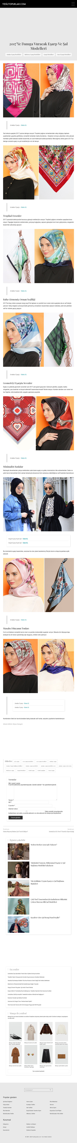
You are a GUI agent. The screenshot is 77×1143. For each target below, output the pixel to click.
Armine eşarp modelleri (32, 766)
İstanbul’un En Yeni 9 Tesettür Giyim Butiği (61, 831)
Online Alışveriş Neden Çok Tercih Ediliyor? (15, 831)
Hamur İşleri (29, 1101)
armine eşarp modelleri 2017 (48, 766)
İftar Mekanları (53, 1101)
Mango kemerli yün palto (15, 1065)
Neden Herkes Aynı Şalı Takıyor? (44, 845)
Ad (10, 802)
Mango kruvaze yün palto (30, 1042)
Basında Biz (6, 1130)
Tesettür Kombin (7, 1107)
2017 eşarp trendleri (41, 761)
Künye (4, 1127)
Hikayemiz (6, 1124)
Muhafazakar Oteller (8, 1113)
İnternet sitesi (13, 809)
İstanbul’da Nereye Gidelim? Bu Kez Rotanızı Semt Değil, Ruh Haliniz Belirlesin (29, 980)
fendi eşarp (31, 770)
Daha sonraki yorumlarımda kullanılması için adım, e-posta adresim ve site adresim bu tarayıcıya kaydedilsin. (36, 812)
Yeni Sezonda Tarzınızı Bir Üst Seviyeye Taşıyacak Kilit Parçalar (24, 1005)
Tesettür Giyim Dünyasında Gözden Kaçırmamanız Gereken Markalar (26, 977)
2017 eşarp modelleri (28, 761)
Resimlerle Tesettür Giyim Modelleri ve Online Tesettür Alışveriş (14, 4)
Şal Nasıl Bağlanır (7, 1101)
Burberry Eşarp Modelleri (32, 54)
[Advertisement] (38, 25)
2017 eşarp (16, 761)
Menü (73, 3)
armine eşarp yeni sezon (65, 766)
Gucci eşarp (51, 770)
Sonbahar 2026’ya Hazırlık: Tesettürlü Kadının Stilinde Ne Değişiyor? (26, 994)
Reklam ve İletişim (31, 1124)
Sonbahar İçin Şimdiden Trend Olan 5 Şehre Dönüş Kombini (24, 973)
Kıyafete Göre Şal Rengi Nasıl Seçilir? (45, 917)
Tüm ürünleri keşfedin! (38, 1071)
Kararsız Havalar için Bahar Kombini (17, 998)
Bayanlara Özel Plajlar (55, 1110)
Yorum (11, 800)
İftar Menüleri (6, 1110)
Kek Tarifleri (29, 1107)
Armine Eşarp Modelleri (14, 54)
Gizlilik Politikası (30, 1127)
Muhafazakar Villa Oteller (56, 1113)
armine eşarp (53, 761)
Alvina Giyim (53, 1107)
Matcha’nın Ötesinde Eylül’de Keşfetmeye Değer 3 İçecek (23, 984)
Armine (52, 1104)
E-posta (12, 805)
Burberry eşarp (10, 770)
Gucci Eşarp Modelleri (64, 54)
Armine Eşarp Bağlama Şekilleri (14, 766)
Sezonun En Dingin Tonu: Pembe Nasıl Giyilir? (20, 1001)
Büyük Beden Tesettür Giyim (33, 1110)
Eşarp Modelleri (49, 54)
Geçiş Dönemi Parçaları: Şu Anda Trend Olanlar (20, 987)
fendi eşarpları (41, 770)
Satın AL (24, 125)
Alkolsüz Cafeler (30, 1113)
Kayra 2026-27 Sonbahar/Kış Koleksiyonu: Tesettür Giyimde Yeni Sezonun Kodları (29, 991)
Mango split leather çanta (61, 1065)
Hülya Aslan (6, 1104)
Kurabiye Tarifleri (30, 1104)
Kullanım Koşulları (31, 1130)
